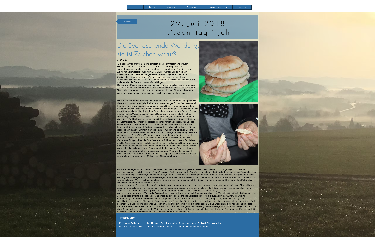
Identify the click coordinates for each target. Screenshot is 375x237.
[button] (171, 7)
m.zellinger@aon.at (163, 226)
